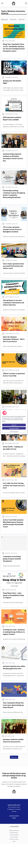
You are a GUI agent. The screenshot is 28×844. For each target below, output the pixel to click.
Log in (14, 841)
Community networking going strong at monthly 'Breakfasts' (12, 558)
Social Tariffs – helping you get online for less (13, 448)
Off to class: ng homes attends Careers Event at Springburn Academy (12, 229)
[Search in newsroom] (26, 3)
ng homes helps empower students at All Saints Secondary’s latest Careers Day (13, 157)
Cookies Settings (14, 431)
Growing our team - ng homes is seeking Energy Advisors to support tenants (14, 632)
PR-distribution (14, 832)
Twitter (14, 818)
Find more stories (14, 839)
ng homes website (14, 815)
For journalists (14, 837)
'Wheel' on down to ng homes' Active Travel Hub (14, 374)
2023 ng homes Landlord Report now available (12, 118)
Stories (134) (4, 19)
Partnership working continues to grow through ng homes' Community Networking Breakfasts (14, 194)
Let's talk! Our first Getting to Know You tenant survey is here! (14, 485)
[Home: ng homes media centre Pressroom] (13, 3)
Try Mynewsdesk (14, 834)
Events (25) (21, 19)
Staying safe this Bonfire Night (12, 82)
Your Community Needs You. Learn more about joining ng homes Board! (13, 705)
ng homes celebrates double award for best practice (13, 740)
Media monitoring (14, 830)
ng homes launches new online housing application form (14, 667)
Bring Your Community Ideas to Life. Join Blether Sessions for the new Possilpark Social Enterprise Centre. (14, 47)
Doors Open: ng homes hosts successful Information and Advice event (13, 266)
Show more (14, 757)
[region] (14, 422)
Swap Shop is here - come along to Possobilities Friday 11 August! (13, 595)
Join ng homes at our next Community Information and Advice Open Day (13, 302)
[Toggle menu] (2, 3)
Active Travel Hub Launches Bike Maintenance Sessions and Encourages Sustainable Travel (13, 523)
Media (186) (13, 19)
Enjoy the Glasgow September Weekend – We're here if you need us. (14, 339)
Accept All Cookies (14, 428)
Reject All (14, 425)
